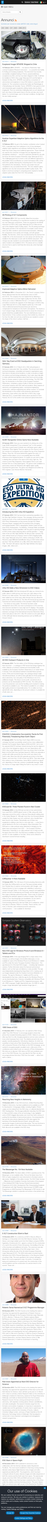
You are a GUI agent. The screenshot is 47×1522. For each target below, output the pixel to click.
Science (27, 2)
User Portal (34, 2)
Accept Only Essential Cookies (30, 1513)
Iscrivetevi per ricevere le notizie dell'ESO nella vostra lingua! (19, 24)
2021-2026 (5, 28)
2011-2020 (13, 28)
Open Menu (8, 7)
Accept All (10, 1513)
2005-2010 (22, 28)
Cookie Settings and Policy (23, 1518)
